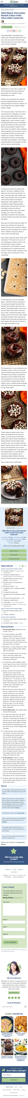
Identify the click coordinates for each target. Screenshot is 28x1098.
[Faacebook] (9, 998)
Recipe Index (16, 1089)
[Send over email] (20, 31)
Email (5, 927)
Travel (23, 1089)
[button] (14, 27)
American (8, 869)
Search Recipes (14, 1003)
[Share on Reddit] (17, 31)
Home (2, 9)
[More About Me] (14, 968)
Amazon (17, 807)
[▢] (2, 571)
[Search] (25, 1006)
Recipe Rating (8, 898)
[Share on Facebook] (8, 31)
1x (22, 565)
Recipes (7, 9)
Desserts (12, 9)
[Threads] (19, 998)
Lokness (4, 23)
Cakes (14, 869)
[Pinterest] (15, 998)
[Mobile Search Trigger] (26, 2)
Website (5, 934)
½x (20, 565)
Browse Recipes (7, 1089)
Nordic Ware (21, 813)
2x (25, 565)
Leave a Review (14, 558)
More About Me (13, 992)
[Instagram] (12, 998)
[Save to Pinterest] (11, 31)
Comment (6, 902)
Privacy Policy (14, 1092)
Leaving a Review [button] (18, 861)
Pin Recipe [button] (15, 554)
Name (5, 919)
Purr (23, 1095)
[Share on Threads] (14, 31)
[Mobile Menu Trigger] (2, 2)
